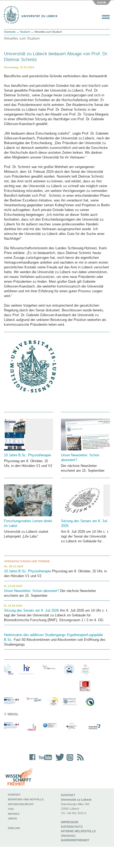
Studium (25, 31)
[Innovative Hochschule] (94, 726)
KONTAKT (68, 795)
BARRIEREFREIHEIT (75, 840)
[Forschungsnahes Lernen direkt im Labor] (28, 500)
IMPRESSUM (69, 822)
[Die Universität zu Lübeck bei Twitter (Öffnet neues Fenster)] (58, 760)
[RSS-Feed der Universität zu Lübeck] (79, 760)
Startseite (10, 31)
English (14, 828)
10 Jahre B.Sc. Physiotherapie (27, 455)
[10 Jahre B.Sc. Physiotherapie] (28, 434)
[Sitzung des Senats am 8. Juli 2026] (85, 500)
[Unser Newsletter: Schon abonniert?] (85, 434)
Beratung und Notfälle (26, 799)
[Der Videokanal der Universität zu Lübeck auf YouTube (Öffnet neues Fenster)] (44, 760)
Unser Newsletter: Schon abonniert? (32, 591)
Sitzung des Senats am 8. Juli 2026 (31, 610)
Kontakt (14, 794)
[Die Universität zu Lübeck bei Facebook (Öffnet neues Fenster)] (32, 760)
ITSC (11, 809)
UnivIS (12, 818)
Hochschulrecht (21, 804)
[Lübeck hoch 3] (32, 727)
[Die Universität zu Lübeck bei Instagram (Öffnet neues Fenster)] (69, 760)
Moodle (14, 813)
